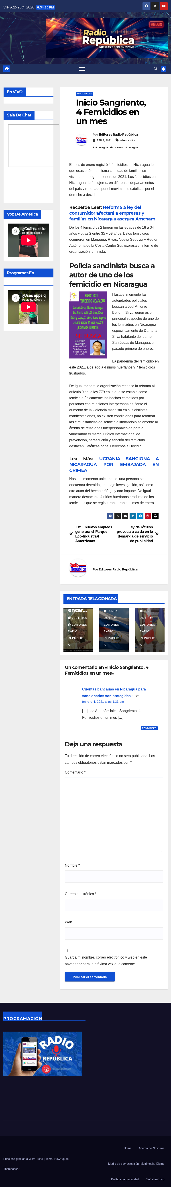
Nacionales (84, 93)
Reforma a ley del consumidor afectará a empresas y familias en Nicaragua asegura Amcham (112, 213)
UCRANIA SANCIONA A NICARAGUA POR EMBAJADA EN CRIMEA (114, 464)
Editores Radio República (118, 134)
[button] (155, 69)
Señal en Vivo (155, 1179)
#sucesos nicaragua (124, 147)
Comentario (75, 772)
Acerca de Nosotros (151, 1148)
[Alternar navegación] (82, 68)
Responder (149, 728)
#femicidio (127, 140)
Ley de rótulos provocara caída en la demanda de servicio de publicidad (135, 534)
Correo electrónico (80, 894)
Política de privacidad (125, 1179)
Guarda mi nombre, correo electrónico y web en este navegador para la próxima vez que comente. (106, 960)
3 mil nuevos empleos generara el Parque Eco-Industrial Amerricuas (93, 534)
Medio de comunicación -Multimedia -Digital (136, 1163)
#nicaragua (100, 147)
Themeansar (11, 1169)
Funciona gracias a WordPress (23, 1159)
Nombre (72, 865)
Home (127, 1148)
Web (68, 922)
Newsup (59, 1159)
